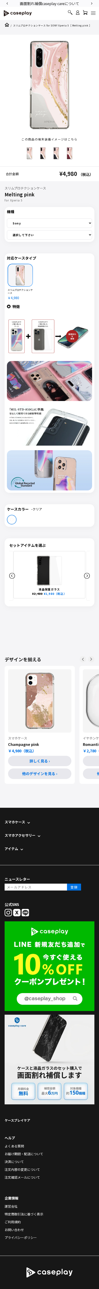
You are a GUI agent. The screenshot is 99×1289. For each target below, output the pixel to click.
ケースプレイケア (17, 1120)
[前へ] (83, 659)
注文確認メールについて (22, 1177)
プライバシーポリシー (21, 1237)
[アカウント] (77, 14)
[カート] (85, 13)
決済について (14, 1161)
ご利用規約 (13, 1222)
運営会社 (11, 1206)
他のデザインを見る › (39, 773)
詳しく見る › (39, 761)
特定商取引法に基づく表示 (24, 1214)
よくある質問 (14, 1146)
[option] (49, 3)
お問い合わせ (14, 1229)
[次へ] (91, 659)
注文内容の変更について (22, 1169)
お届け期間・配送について (24, 1154)
